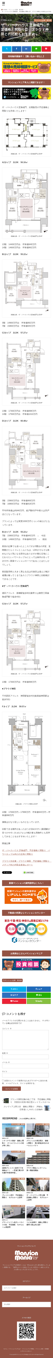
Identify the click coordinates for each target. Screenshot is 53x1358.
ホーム (5, 1348)
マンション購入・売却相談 (42, 1348)
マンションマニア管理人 (28, 1348)
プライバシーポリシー (26, 1351)
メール (6, 1062)
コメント (7, 1029)
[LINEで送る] (28, 872)
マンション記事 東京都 (13, 980)
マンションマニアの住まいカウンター (25, 1354)
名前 (5, 1053)
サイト (4, 1071)
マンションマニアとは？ (15, 1348)
